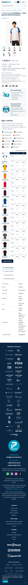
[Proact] (18, 409)
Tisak (14, 539)
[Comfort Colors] (18, 354)
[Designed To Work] (18, 359)
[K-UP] (18, 380)
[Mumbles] (18, 396)
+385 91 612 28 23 (14, 463)
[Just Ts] (9, 380)
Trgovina (8, 10)
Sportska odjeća (9, 567)
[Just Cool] (18, 371)
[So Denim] (9, 422)
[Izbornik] (25, 2)
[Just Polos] (18, 375)
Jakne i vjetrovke (19, 571)
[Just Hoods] (9, 375)
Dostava (14, 537)
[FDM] (18, 363)
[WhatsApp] (7, 473)
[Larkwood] (18, 392)
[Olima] (9, 405)
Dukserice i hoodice (17, 564)
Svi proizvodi (14, 508)
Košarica (14, 515)
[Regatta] (9, 413)
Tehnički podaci (9, 267)
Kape (11, 571)
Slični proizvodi (9, 275)
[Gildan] (18, 367)
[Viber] (12, 473)
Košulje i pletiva (19, 567)
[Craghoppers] (9, 359)
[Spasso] (18, 422)
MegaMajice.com (17, 489)
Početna (3, 10)
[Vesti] (18, 430)
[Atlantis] (9, 350)
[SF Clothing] (18, 413)
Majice (7, 564)
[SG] (9, 417)
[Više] (19, 160)
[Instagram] (16, 473)
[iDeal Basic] (14, 434)
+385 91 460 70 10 (14, 465)
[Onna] (18, 405)
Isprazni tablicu (7, 261)
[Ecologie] (9, 363)
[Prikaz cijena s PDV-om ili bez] (15, 2)
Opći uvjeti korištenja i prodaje (14, 521)
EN (20, 2)
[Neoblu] (18, 401)
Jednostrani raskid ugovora (14, 535)
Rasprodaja (14, 510)
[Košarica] (23, 2)
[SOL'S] (18, 417)
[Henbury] (9, 371)
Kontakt (14, 532)
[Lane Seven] (9, 392)
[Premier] (9, 409)
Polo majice (14, 10)
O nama (14, 526)
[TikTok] (20, 473)
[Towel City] (9, 430)
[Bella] (9, 354)
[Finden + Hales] (9, 367)
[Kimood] (9, 388)
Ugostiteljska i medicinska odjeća (14, 574)
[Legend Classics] (9, 396)
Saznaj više (5, 578)
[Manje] (15, 160)
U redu (5, 581)
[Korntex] (18, 388)
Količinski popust (9, 278)
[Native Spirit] (9, 401)
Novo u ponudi (14, 513)
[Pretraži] (25, 5)
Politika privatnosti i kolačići (14, 524)
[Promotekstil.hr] (6, 2)
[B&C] (18, 350)
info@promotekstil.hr (14, 457)
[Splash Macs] (9, 426)
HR (18, 2)
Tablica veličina (9, 271)
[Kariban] (4, 18)
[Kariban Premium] (18, 384)
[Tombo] (18, 426)
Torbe (6, 571)
